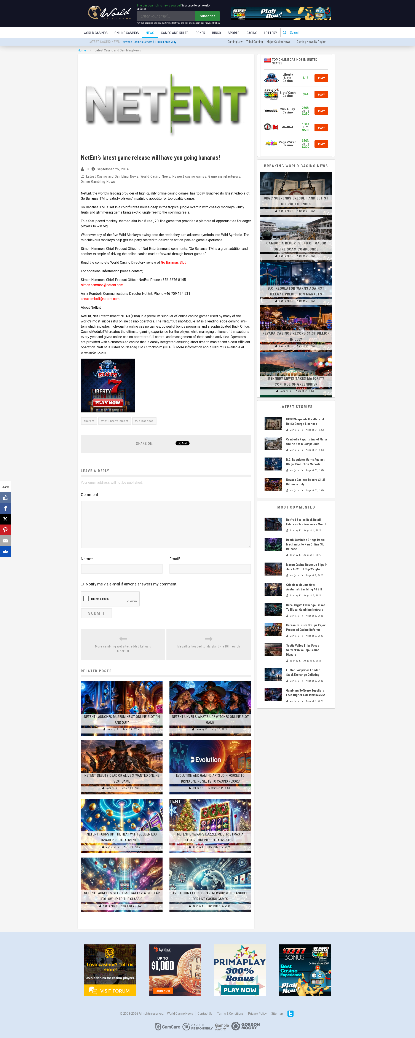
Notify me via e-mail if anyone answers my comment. (131, 584)
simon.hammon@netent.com (102, 285)
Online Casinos (127, 33)
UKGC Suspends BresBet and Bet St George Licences (155, 42)
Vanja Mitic (113, 847)
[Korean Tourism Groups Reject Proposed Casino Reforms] (273, 629)
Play (321, 78)
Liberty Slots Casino (288, 78)
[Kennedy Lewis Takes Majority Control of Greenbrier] (296, 352)
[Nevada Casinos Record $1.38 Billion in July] (296, 307)
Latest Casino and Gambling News (112, 176)
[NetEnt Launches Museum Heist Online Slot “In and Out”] (122, 681)
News (150, 33)
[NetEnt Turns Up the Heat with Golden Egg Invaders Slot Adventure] (122, 798)
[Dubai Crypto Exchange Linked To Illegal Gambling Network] (273, 609)
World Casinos (96, 33)
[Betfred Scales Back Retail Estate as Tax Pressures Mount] (273, 524)
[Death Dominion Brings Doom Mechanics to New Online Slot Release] (273, 544)
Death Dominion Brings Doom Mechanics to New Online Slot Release (305, 544)
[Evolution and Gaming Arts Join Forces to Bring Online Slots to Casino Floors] (210, 740)
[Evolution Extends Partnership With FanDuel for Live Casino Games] (210, 857)
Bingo (216, 33)
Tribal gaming (254, 41)
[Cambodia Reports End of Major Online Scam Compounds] (296, 217)
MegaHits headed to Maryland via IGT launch (208, 646)
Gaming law (235, 41)
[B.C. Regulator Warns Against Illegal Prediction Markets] (296, 262)
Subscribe (207, 16)
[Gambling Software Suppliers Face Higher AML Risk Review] (273, 694)
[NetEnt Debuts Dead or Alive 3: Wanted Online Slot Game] (122, 740)
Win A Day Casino (287, 110)
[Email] (5, 540)
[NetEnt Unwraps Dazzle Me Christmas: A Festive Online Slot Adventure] (210, 798)
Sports (233, 33)
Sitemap (277, 1013)
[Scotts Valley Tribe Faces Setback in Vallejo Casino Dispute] (273, 649)
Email (174, 558)
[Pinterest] (5, 530)
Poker (200, 33)
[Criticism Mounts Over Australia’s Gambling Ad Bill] (273, 589)
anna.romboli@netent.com (100, 299)
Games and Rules (174, 33)
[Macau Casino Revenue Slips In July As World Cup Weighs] (273, 569)
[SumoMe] (5, 551)
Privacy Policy (257, 1013)
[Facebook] (5, 508)
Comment (89, 494)
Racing (251, 33)
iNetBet (287, 127)
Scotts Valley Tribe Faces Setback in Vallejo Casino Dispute (302, 650)
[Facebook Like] (5, 497)
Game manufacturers (224, 176)
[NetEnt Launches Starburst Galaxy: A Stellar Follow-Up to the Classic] (122, 857)
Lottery (270, 33)
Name (87, 558)
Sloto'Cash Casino (288, 94)
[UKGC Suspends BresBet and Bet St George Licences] (296, 172)
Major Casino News (278, 41)
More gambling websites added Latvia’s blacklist (123, 649)
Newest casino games (189, 176)
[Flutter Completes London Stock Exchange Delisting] (273, 674)
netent (89, 421)
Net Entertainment (115, 421)
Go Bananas (145, 421)
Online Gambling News (98, 182)
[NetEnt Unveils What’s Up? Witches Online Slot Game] (210, 681)
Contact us (205, 1013)
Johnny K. (113, 729)
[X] (5, 519)
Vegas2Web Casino (287, 143)
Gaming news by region (311, 41)
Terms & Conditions (230, 1013)
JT (88, 169)
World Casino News (155, 176)
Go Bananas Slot (173, 262)
